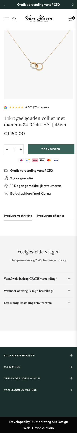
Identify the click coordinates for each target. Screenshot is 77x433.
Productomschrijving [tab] (18, 215)
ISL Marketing (40, 422)
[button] (72, 4)
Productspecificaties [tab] (51, 215)
